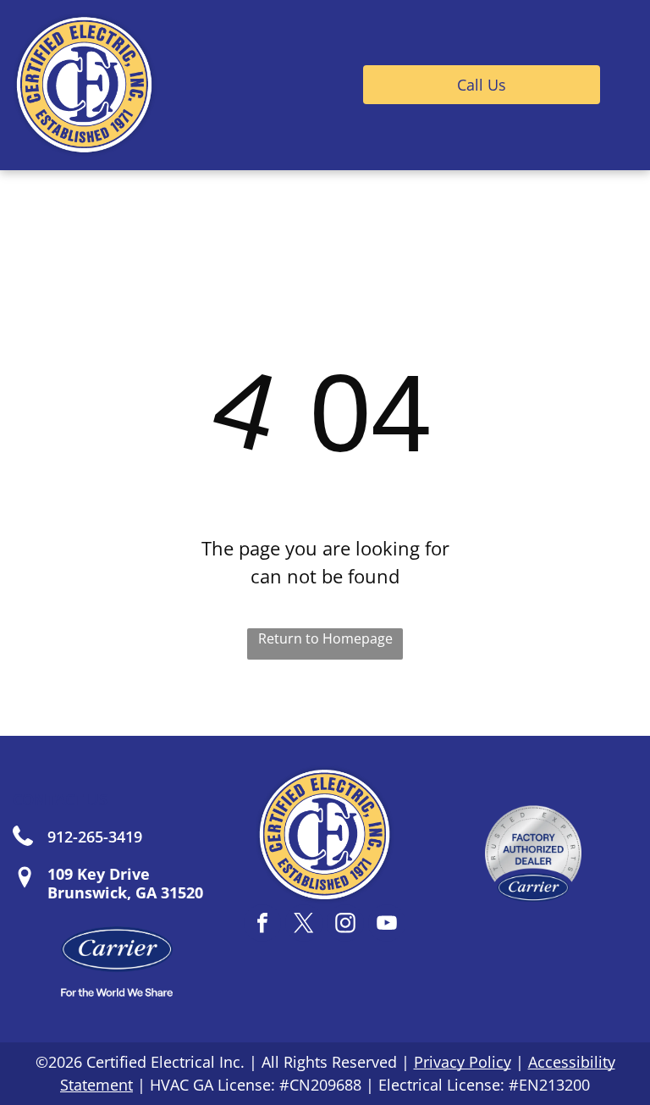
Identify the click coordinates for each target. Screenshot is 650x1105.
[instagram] (345, 925)
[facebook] (262, 925)
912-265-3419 (94, 836)
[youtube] (386, 925)
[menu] (613, 85)
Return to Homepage (325, 638)
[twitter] (303, 925)
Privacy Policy (462, 1062)
